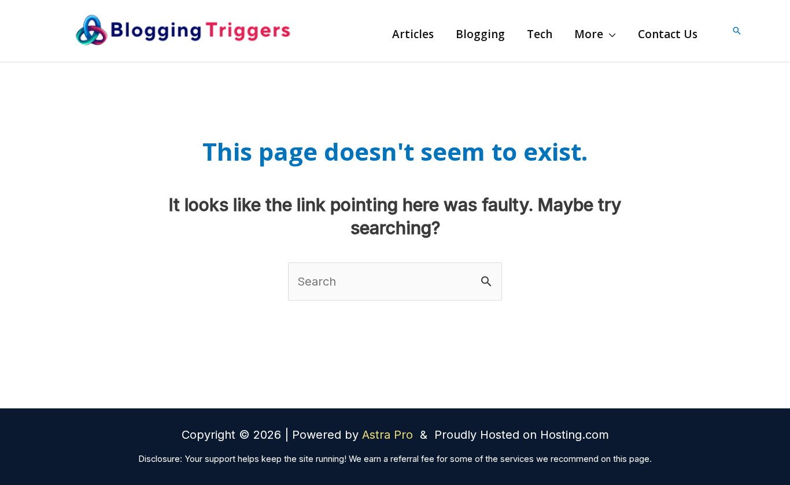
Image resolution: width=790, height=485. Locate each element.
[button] (609, 34)
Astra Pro (389, 435)
